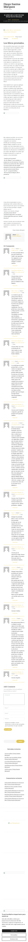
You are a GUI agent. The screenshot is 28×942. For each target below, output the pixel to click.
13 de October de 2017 (9, 36)
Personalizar (14, 935)
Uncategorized (15, 19)
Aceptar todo (14, 930)
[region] (14, 927)
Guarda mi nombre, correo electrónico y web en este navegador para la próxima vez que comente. (14, 724)
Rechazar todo (14, 939)
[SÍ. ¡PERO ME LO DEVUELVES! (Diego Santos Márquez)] (14, 31)
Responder (15, 265)
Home (9, 19)
